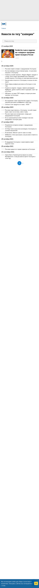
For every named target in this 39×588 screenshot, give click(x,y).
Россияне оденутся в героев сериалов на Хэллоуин (20, 149)
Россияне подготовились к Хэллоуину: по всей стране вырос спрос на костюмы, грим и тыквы (20, 111)
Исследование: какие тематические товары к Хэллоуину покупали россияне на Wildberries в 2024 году (21, 101)
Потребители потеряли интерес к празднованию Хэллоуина (19, 125)
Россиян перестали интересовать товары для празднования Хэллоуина (18, 114)
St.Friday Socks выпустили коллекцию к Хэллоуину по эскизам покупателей (21, 129)
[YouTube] (22, 24)
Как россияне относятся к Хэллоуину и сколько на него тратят (21, 81)
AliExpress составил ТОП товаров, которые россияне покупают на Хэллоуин (20, 94)
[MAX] (15, 24)
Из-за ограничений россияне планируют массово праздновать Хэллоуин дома (19, 118)
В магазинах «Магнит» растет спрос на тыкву (18, 132)
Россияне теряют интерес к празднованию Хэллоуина (20, 69)
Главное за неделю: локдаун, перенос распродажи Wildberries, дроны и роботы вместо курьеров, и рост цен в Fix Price (21, 89)
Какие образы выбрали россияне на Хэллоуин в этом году (20, 85)
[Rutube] (25, 24)
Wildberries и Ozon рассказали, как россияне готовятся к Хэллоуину (21, 135)
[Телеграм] (8, 24)
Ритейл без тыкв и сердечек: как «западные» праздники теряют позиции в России (25, 52)
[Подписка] (29, 24)
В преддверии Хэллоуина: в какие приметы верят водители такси (19, 142)
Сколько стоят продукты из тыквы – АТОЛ (17, 104)
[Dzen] (19, 24)
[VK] (12, 24)
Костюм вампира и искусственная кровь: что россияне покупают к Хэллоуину (21, 71)
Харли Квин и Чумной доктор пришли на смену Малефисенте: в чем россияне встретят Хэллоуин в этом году (20, 156)
